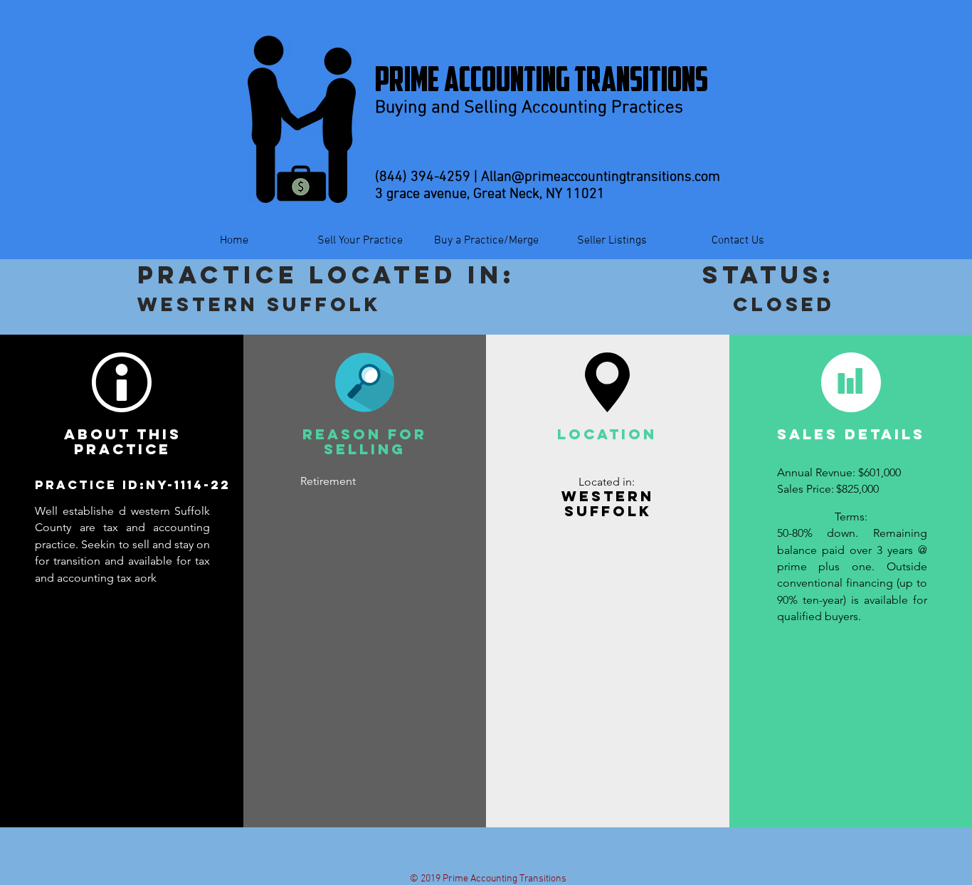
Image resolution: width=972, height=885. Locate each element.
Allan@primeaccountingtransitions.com (600, 177)
